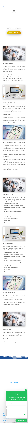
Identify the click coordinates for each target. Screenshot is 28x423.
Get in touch (14, 33)
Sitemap (5, 413)
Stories (4, 415)
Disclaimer (5, 420)
